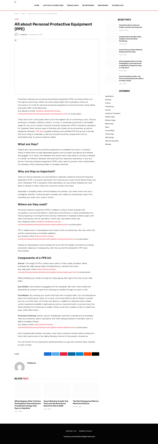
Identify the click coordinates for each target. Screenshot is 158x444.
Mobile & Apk (73, 5)
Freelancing (109, 106)
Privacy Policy (85, 431)
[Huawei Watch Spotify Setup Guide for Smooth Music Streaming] (111, 39)
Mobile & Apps (110, 120)
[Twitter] (7, 110)
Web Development (112, 141)
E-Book (107, 103)
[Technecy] (22, 5)
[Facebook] (7, 105)
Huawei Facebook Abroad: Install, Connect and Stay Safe (130, 26)
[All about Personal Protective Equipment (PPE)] (57, 66)
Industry (108, 110)
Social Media (109, 130)
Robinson (24, 34)
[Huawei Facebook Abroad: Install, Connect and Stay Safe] (111, 28)
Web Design (103, 5)
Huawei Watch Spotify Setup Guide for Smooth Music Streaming (130, 39)
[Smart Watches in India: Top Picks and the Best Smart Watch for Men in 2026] (57, 390)
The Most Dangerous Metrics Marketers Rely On (86, 402)
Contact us (71, 431)
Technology (118, 5)
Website (108, 144)
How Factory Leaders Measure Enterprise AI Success (130, 51)
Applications (109, 96)
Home (36, 5)
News (17, 19)
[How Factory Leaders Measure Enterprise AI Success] (111, 52)
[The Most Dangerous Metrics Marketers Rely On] (86, 390)
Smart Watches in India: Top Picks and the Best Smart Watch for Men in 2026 (56, 403)
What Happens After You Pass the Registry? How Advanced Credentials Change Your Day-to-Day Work (28, 404)
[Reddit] (7, 115)
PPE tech (40, 131)
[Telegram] (7, 120)
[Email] (7, 130)
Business (108, 100)
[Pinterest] (7, 125)
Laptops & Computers (53, 5)
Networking (88, 5)
